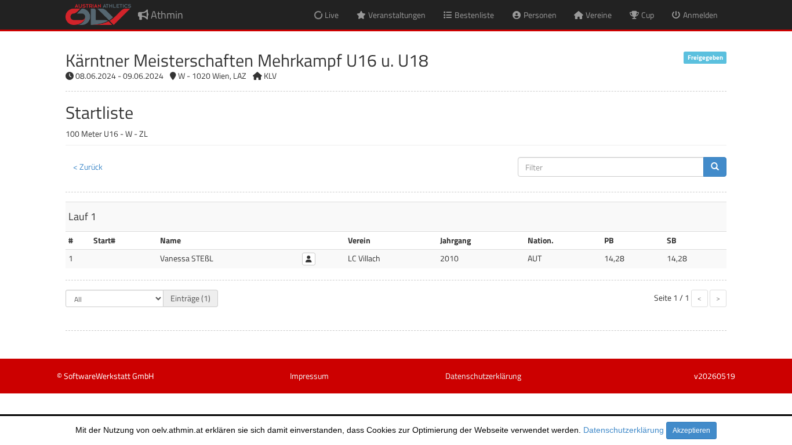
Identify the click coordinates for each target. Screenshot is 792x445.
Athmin (165, 15)
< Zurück (88, 167)
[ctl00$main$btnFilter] (714, 167)
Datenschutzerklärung (623, 430)
